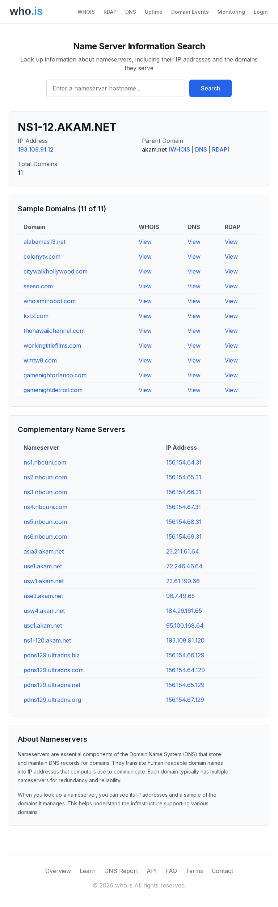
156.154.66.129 (185, 655)
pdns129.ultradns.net (52, 684)
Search (210, 88)
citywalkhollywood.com (56, 271)
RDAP (110, 12)
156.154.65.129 (185, 684)
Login (261, 12)
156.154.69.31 (184, 536)
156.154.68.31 (184, 521)
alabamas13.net (45, 241)
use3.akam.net (43, 595)
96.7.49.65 (180, 595)
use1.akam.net (43, 566)
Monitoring (231, 12)
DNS (130, 12)
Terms (194, 870)
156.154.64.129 (185, 670)
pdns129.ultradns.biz (52, 655)
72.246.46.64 (184, 566)
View (145, 241)
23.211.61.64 (182, 551)
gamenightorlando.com (55, 375)
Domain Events (190, 12)
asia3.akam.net (44, 551)
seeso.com (38, 286)
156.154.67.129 (185, 699)
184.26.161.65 (184, 610)
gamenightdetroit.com (53, 390)
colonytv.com (42, 256)
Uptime (154, 12)
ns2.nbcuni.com (45, 477)
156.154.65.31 (183, 477)
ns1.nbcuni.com (45, 462)
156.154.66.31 (183, 492)
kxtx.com (36, 315)
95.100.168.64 (185, 625)
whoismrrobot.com (50, 301)
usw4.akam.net (44, 610)
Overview (58, 870)
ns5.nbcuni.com (45, 521)
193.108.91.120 (185, 640)
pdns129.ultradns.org (52, 699)
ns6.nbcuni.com (45, 536)
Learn (88, 870)
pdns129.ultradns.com (54, 670)
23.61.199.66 (183, 581)
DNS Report (121, 870)
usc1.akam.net (43, 625)
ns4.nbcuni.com (45, 506)
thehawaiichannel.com (54, 330)
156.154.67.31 (183, 506)
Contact (222, 870)
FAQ (171, 870)
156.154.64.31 (184, 462)
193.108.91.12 (36, 149)
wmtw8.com (40, 360)
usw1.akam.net (44, 581)
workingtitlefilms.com (52, 345)
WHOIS (86, 12)
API (152, 870)
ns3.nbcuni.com (45, 492)
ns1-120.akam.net (47, 640)
